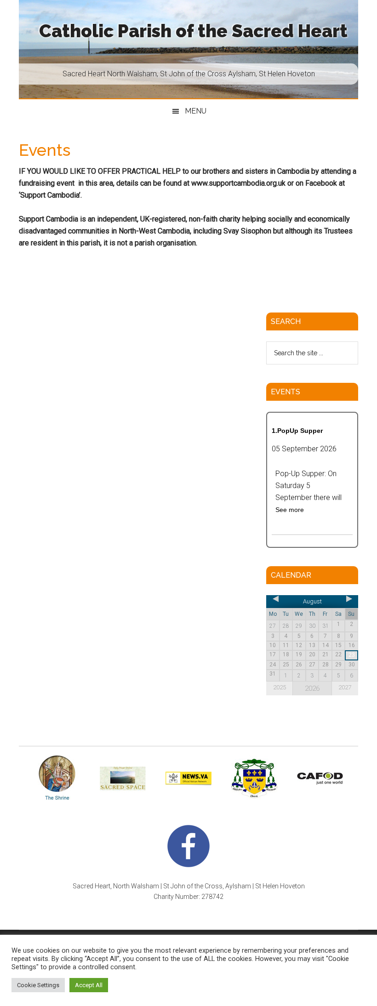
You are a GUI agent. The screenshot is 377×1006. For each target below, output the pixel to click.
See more (289, 509)
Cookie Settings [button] (38, 985)
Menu (195, 111)
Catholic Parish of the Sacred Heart (193, 31)
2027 (344, 687)
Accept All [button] (89, 985)
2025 (279, 687)
